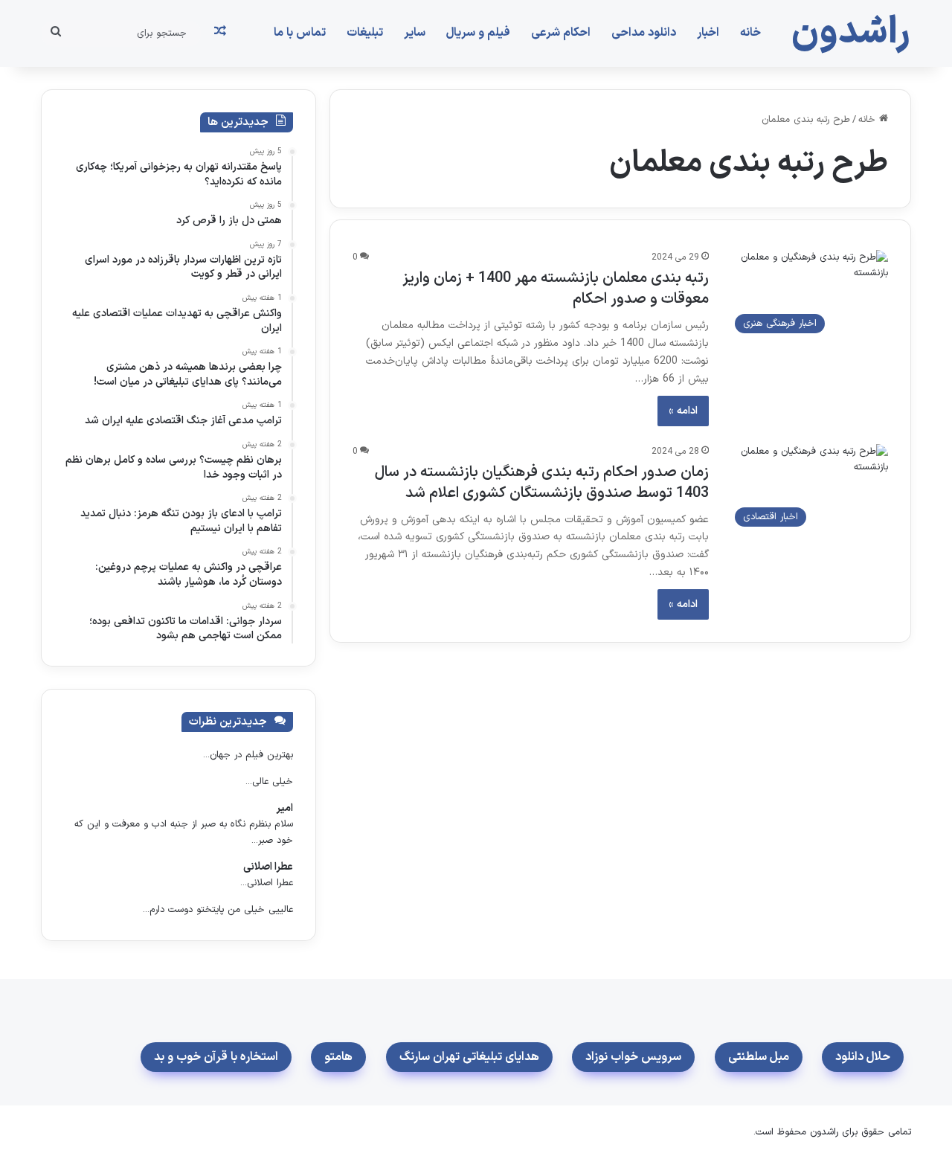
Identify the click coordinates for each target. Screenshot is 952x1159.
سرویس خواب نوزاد (633, 1057)
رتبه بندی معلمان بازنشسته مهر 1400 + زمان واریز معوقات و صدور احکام (555, 288)
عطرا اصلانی (268, 867)
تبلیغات (365, 33)
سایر (414, 33)
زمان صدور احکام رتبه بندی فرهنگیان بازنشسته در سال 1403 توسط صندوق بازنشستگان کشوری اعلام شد (542, 482)
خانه (750, 33)
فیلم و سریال (478, 33)
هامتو (338, 1057)
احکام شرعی (561, 33)
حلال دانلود (862, 1057)
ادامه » (683, 411)
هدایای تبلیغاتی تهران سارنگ (469, 1057)
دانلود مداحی (643, 33)
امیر (284, 808)
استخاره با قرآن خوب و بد (216, 1057)
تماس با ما (300, 33)
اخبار (708, 33)
